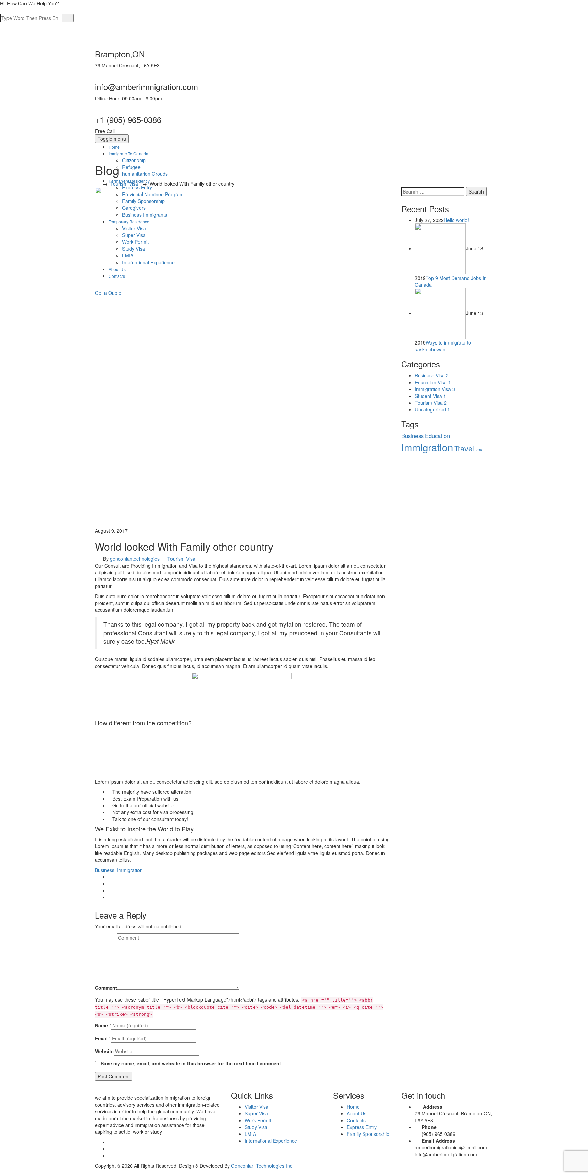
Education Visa (433, 382)
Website (104, 1051)
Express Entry (362, 1127)
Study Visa (256, 1127)
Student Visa (430, 395)
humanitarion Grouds (145, 173)
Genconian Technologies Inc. (262, 1165)
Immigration (130, 870)
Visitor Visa (256, 1106)
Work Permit (258, 1120)
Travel (464, 448)
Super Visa (256, 1113)
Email (101, 1038)
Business (104, 870)
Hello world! (456, 220)
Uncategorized (432, 409)
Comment (106, 987)
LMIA (250, 1133)
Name (101, 1025)
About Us (356, 1113)
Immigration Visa (435, 389)
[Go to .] (97, 183)
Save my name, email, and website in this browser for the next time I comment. (191, 1063)
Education (437, 436)
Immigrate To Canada (128, 153)
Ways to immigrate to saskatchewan (443, 346)
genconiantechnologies (135, 558)
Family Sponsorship (368, 1133)
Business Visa (432, 375)
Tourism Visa (181, 558)
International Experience (271, 1140)
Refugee (131, 167)
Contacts (356, 1120)
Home (114, 147)
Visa (478, 449)
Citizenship (134, 160)
